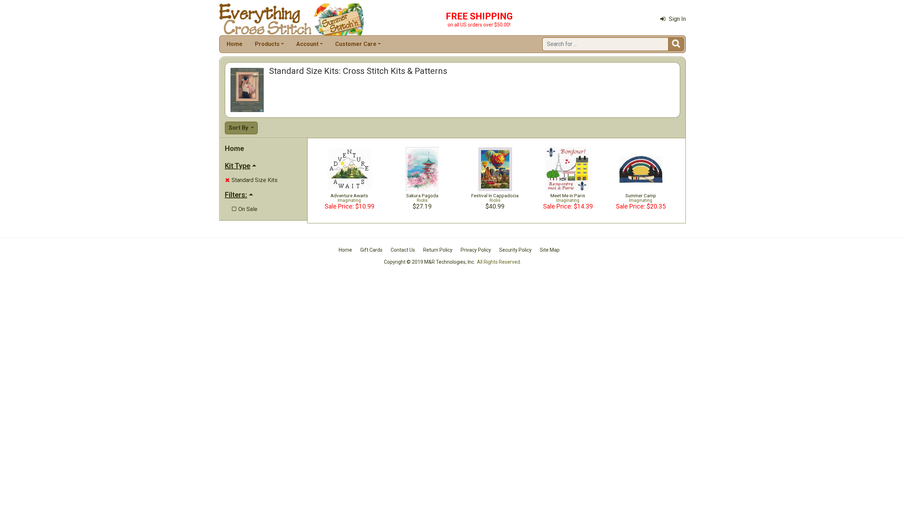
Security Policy (515, 250)
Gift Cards (371, 250)
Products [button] (267, 44)
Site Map (550, 250)
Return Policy (437, 250)
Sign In (677, 19)
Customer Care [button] (355, 44)
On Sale (244, 209)
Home (235, 44)
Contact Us (403, 250)
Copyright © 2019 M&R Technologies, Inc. (429, 262)
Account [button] (307, 44)
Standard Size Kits (251, 180)
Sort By (239, 127)
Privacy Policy (476, 250)
